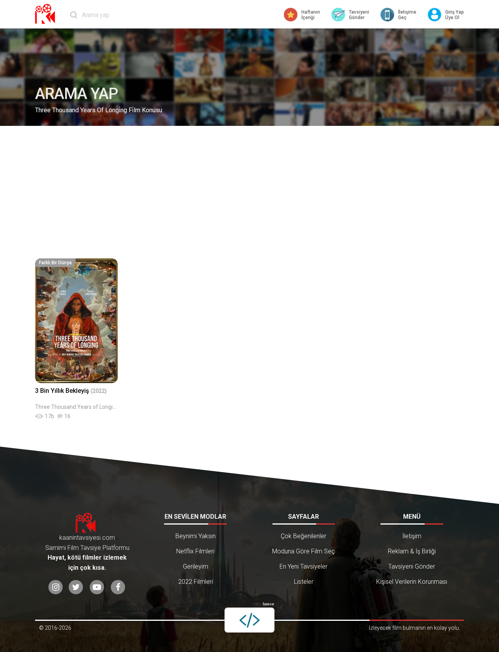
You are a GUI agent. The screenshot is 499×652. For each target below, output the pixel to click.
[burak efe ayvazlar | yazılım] (249, 620)
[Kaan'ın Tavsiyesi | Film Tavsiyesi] (46, 14)
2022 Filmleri (195, 581)
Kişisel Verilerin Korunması (411, 581)
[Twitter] (76, 587)
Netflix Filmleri (195, 551)
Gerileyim (195, 566)
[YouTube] (97, 587)
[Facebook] (118, 587)
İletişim (411, 536)
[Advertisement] (249, 192)
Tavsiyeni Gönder (411, 566)
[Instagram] (55, 587)
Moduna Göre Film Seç (303, 551)
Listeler (303, 581)
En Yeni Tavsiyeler (303, 566)
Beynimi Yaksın (195, 536)
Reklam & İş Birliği (412, 551)
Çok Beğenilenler (303, 536)
